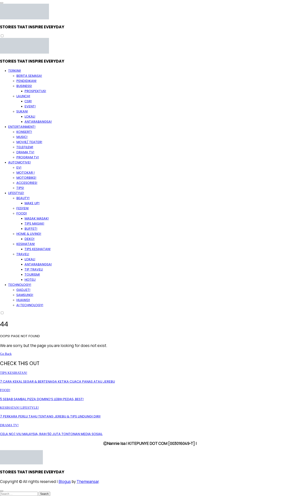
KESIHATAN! (25, 244)
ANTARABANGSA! (38, 121)
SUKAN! (22, 111)
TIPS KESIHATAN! (37, 249)
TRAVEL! (22, 254)
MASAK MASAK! (36, 218)
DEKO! (29, 238)
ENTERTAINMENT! (22, 126)
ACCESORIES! (26, 182)
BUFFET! (30, 228)
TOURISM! (32, 274)
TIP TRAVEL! (33, 269)
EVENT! (30, 106)
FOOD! (21, 213)
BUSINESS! (24, 86)
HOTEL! (30, 279)
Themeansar (88, 481)
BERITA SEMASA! (29, 75)
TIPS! (20, 188)
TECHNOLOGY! (19, 284)
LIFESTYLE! (16, 193)
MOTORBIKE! (26, 177)
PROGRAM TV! (27, 157)
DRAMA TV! (25, 152)
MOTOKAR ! (25, 172)
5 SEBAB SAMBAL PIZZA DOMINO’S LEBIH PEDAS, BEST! (42, 399)
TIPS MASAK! (34, 223)
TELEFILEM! (24, 147)
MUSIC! (22, 137)
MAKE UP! (32, 203)
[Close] (1, 491)
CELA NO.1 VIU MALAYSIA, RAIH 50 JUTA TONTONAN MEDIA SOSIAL (51, 434)
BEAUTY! (23, 198)
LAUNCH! (23, 96)
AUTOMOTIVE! (19, 162)
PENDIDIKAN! (26, 80)
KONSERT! (24, 131)
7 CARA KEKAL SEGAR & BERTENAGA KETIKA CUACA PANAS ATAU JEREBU (57, 381)
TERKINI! (14, 70)
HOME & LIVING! (28, 233)
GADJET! (23, 289)
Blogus (65, 481)
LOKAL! (29, 116)
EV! (18, 167)
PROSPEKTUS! (35, 91)
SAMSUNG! (24, 295)
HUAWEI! (23, 300)
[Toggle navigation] (1, 2)
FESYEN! (22, 208)
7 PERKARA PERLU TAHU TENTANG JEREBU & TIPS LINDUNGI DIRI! (50, 416)
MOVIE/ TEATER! (29, 142)
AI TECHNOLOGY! (29, 305)
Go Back (6, 354)
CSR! (28, 101)
